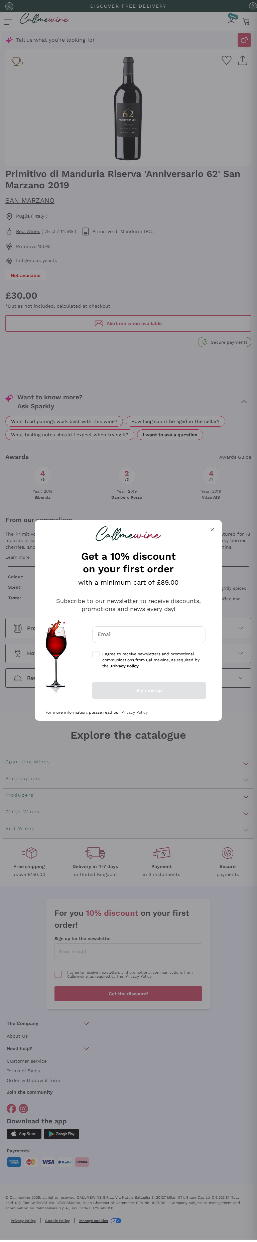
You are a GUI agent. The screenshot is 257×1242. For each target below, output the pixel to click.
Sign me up (149, 690)
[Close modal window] (212, 529)
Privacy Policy (134, 712)
